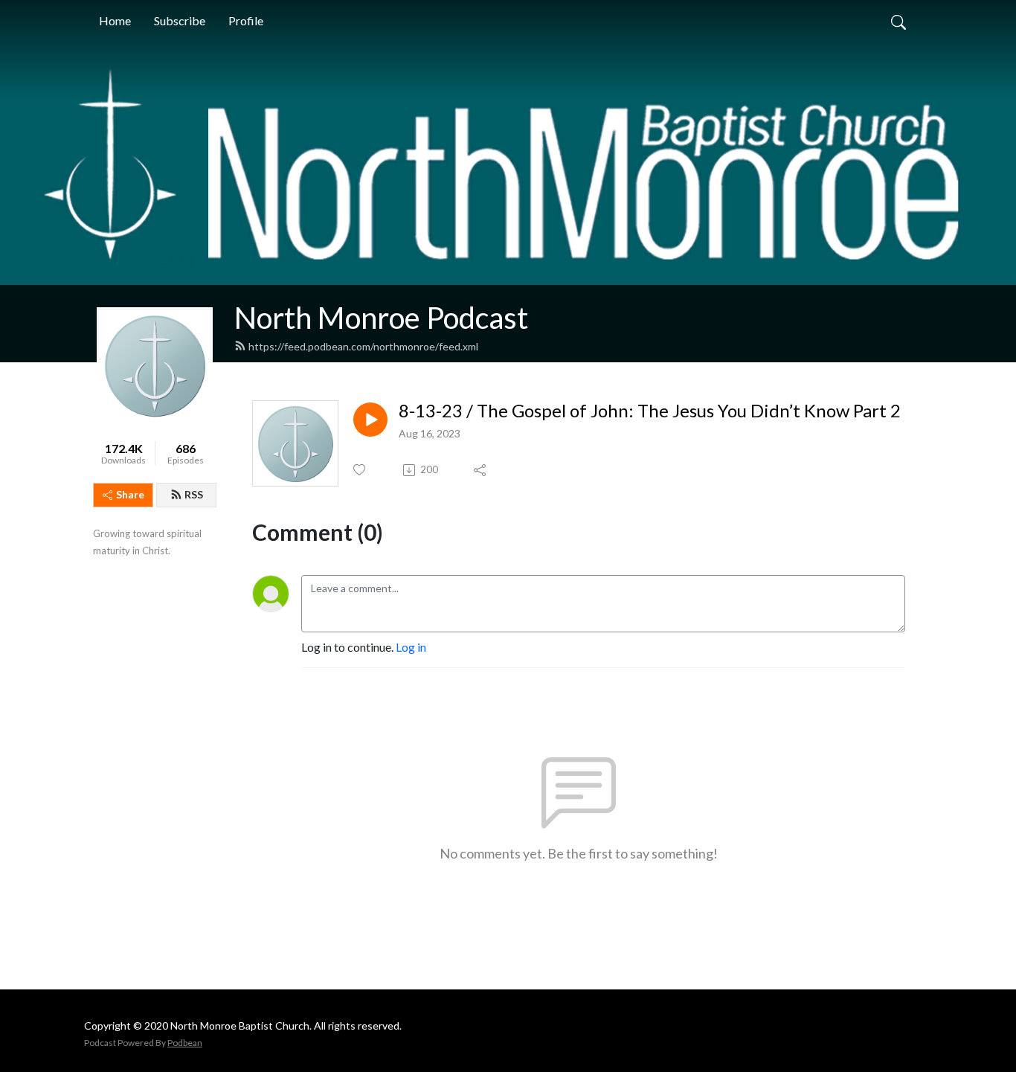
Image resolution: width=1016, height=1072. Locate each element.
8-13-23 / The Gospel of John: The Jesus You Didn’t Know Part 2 (650, 410)
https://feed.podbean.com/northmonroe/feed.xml (363, 346)
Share (130, 494)
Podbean (184, 1042)
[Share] (480, 470)
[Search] (898, 21)
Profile (245, 20)
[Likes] (360, 470)
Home (115, 20)
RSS (193, 494)
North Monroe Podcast (381, 318)
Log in (411, 647)
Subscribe (179, 20)
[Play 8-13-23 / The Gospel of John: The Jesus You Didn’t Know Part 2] (370, 419)
